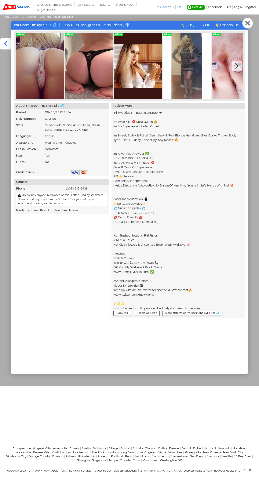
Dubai (197, 448)
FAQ (228, 7)
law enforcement (125, 471)
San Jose (213, 456)
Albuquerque (21, 448)
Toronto (125, 460)
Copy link (122, 313)
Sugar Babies (46, 10)
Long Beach (128, 452)
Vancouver (150, 460)
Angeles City (42, 448)
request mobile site (227, 471)
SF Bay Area (242, 456)
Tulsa (136, 460)
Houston (239, 448)
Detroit (186, 448)
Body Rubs (45, 17)
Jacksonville (22, 452)
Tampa (113, 460)
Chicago (150, 448)
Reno (128, 456)
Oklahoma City (15, 456)
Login (238, 7)
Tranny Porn (40, 471)
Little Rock (97, 452)
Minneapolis (192, 452)
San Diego (197, 456)
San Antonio (179, 456)
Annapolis (60, 448)
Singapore (99, 460)
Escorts (105, 4)
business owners (194, 471)
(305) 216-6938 (64, 17)
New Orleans (212, 452)
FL (22, 17)
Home (6, 17)
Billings (113, 448)
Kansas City (41, 452)
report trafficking (152, 471)
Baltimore (99, 448)
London (112, 452)
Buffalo (138, 448)
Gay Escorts (86, 4)
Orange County (39, 456)
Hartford (209, 448)
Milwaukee (175, 452)
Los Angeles (147, 452)
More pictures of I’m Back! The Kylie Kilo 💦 (192, 313)
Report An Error (147, 313)
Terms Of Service (80, 471)
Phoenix (103, 456)
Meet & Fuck (124, 4)
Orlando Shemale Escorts (54, 4)
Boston (125, 448)
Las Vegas (80, 452)
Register (250, 7)
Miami (162, 452)
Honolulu (224, 448)
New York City (233, 452)
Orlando (32, 17)
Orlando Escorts (18, 471)
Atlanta (74, 448)
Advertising (59, 471)
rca (209, 471)
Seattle (226, 456)
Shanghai (83, 460)
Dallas (162, 448)
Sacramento (160, 456)
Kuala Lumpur (61, 452)
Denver (174, 448)
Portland (117, 456)
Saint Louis (142, 456)
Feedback (215, 7)
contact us (174, 471)
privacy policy (102, 471)
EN (179, 7)
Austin (86, 448)
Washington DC (171, 460)
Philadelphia (86, 456)
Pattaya (71, 456)
